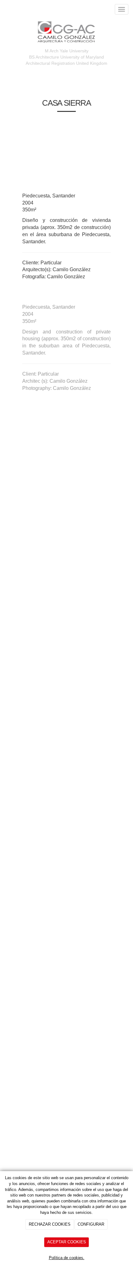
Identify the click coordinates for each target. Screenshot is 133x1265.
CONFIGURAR (91, 1224)
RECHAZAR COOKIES (50, 1224)
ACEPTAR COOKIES (66, 1242)
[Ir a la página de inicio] (3, 9)
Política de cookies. (66, 1257)
